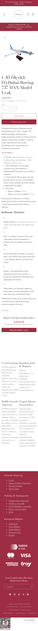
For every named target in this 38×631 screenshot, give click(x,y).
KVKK (11, 512)
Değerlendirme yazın (19, 330)
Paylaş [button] (6, 310)
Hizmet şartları (26, 610)
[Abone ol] (31, 586)
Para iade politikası (26, 606)
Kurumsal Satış (15, 532)
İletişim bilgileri (21, 613)
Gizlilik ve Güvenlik (16, 503)
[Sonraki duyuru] (34, 27)
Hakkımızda (13, 524)
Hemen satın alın (19, 122)
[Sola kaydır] (14, 72)
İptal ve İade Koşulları (17, 509)
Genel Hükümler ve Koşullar (20, 506)
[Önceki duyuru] (4, 27)
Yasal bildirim (32, 613)
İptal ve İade (14, 489)
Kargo (11, 101)
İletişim (12, 535)
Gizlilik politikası (14, 610)
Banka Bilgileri (15, 529)
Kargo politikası (9, 613)
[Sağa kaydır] (23, 72)
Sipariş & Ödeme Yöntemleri (20, 483)
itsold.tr (15, 604)
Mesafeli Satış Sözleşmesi (19, 500)
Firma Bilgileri (14, 526)
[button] (4, 14)
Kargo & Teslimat (15, 486)
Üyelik (11, 480)
